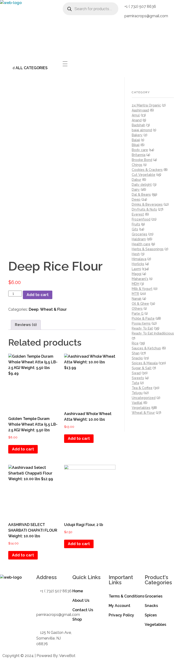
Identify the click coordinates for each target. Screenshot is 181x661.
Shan (136, 353)
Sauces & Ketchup (146, 348)
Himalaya (139, 259)
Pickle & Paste (143, 318)
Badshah (138, 125)
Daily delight (142, 184)
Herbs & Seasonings (148, 249)
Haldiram (139, 239)
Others (137, 308)
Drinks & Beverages (147, 204)
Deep (33, 309)
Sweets (138, 378)
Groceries (139, 234)
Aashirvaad (140, 110)
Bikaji (136, 145)
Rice (135, 343)
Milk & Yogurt (142, 289)
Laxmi (136, 269)
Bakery (137, 135)
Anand (137, 120)
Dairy (136, 189)
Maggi (136, 274)
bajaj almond (142, 130)
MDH (135, 284)
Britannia (138, 155)
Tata (135, 383)
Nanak (136, 299)
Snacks (137, 358)
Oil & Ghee (140, 303)
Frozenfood (141, 219)
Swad (136, 373)
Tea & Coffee (142, 388)
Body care (140, 150)
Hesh (136, 254)
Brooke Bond (142, 160)
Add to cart (38, 294)
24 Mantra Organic (146, 105)
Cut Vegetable (143, 175)
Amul (136, 115)
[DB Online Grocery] (29, 29)
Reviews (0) (26, 324)
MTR (135, 294)
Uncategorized (144, 398)
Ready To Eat (142, 328)
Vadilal (137, 403)
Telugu (137, 393)
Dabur (136, 180)
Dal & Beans (141, 194)
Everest (138, 214)
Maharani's (140, 279)
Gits (135, 229)
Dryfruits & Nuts (144, 209)
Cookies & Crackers (147, 170)
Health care (141, 244)
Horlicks (138, 264)
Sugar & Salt (142, 368)
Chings (137, 165)
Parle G (138, 313)
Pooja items (141, 323)
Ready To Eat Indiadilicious (153, 333)
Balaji (136, 140)
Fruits (136, 224)
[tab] (26, 325)
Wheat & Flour (53, 309)
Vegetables (141, 408)
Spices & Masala (145, 363)
